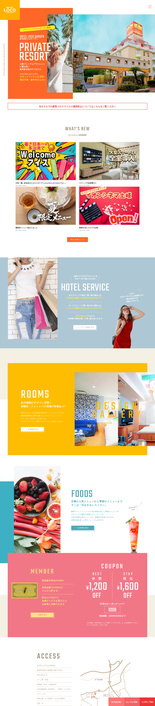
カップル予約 (132, 702)
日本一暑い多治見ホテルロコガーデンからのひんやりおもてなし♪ (41, 183)
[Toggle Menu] (150, 6)
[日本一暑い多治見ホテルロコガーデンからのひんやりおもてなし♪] (46, 161)
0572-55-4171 (42, 675)
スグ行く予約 (147, 702)
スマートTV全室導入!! (87, 183)
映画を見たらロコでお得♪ (89, 228)
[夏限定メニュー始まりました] (46, 206)
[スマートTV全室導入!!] (109, 161)
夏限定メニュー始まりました (27, 228)
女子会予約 (116, 702)
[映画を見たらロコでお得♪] (109, 206)
